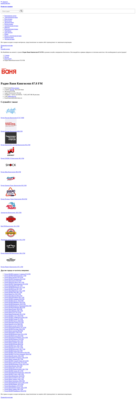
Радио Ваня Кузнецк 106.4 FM (14, 356)
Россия (12, 89)
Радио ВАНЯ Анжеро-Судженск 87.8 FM (17, 274)
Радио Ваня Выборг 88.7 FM (13, 286)
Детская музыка (9, 39)
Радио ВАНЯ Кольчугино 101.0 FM (15, 334)
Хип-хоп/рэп (8, 32)
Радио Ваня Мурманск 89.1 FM (14, 297)
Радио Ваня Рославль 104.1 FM (14, 282)
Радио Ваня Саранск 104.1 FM (14, 379)
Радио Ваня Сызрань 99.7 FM (13, 359)
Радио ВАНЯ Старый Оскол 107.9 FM (16, 361)
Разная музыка (9, 37)
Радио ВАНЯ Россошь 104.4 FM (14, 329)
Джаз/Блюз (7, 31)
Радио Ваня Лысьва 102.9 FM (13, 277)
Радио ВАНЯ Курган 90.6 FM (13, 336)
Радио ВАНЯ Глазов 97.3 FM (13, 319)
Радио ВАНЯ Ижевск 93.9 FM (13, 339)
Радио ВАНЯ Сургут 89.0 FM (13, 316)
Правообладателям (7, 45)
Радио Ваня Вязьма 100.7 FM (13, 311)
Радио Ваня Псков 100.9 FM (13, 309)
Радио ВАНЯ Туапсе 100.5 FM (14, 374)
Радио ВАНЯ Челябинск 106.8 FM (15, 391)
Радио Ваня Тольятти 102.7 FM (14, 377)
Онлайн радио (5, 49)
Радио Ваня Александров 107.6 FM (15, 362)
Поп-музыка (8, 19)
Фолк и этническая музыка (12, 36)
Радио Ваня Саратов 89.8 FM (13, 331)
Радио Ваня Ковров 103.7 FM (13, 341)
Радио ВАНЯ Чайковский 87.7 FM (15, 275)
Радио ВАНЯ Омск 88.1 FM (13, 292)
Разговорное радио (10, 16)
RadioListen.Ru (5, 3)
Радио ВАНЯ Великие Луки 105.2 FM (16, 364)
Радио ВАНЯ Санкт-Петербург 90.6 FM (17, 352)
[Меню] (1, 47)
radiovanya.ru (12, 96)
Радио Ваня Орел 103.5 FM (13, 367)
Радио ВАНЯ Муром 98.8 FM (13, 344)
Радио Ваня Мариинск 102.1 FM (14, 291)
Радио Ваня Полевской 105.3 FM (14, 314)
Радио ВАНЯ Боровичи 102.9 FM (15, 304)
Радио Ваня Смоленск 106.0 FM (14, 381)
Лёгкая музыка (9, 22)
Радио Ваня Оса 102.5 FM (12, 294)
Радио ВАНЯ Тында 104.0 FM (13, 321)
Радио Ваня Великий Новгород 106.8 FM (17, 372)
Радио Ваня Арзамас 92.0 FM (13, 342)
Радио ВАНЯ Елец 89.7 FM (13, 289)
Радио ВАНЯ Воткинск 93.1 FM (14, 287)
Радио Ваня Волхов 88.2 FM (13, 296)
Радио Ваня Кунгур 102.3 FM (13, 347)
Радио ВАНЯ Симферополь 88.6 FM (15, 317)
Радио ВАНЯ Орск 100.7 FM (13, 346)
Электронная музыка (11, 17)
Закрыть (5, 2)
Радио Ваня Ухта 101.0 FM (12, 312)
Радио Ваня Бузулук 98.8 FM (13, 324)
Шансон (7, 27)
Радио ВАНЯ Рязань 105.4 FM (13, 384)
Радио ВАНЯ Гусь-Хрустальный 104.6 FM (17, 354)
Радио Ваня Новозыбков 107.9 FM (15, 327)
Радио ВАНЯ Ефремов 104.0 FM (14, 302)
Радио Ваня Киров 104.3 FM (13, 366)
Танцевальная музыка (11, 26)
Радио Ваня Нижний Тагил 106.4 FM (16, 382)
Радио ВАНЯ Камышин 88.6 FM (14, 307)
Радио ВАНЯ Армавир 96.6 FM (14, 299)
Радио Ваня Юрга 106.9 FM (13, 332)
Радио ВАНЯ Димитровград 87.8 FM (16, 284)
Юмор (6, 34)
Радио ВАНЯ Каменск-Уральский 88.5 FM (17, 306)
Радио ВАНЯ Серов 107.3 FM (13, 371)
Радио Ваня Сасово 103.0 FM (13, 326)
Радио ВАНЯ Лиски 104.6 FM (13, 301)
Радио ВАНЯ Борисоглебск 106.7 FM (16, 369)
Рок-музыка (8, 21)
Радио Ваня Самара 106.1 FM (13, 389)
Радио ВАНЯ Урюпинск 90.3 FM (14, 279)
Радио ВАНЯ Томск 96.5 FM (13, 351)
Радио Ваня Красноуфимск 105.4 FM (16, 337)
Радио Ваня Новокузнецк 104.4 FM (15, 387)
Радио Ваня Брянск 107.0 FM (13, 386)
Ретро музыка (8, 24)
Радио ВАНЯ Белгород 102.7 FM (14, 349)
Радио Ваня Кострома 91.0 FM (14, 322)
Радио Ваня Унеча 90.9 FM (12, 280)
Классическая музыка (11, 29)
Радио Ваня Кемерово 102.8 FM (14, 376)
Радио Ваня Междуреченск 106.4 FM (16, 357)
